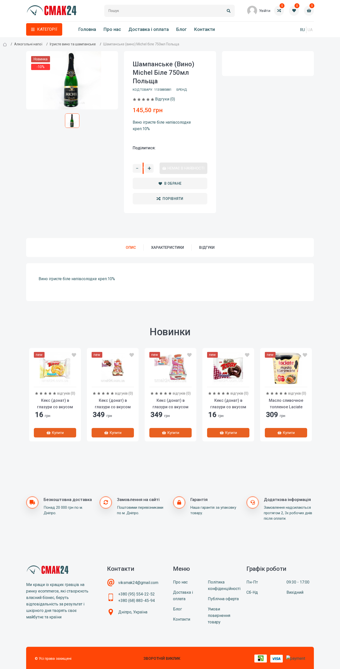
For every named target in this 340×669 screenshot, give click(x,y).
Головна (87, 29)
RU (302, 29)
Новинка (41, 59)
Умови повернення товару (219, 615)
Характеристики (167, 247)
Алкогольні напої (28, 44)
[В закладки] (74, 355)
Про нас (112, 29)
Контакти (204, 29)
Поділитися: (144, 148)
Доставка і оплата (148, 29)
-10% (41, 67)
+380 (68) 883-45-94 (136, 600)
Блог (181, 29)
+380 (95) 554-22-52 (136, 594)
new (39, 355)
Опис (131, 247)
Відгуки (207, 247)
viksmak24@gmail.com (138, 582)
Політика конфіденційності (224, 585)
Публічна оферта (223, 598)
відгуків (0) (66, 393)
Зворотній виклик (161, 658)
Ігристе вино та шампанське (73, 44)
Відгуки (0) (165, 99)
